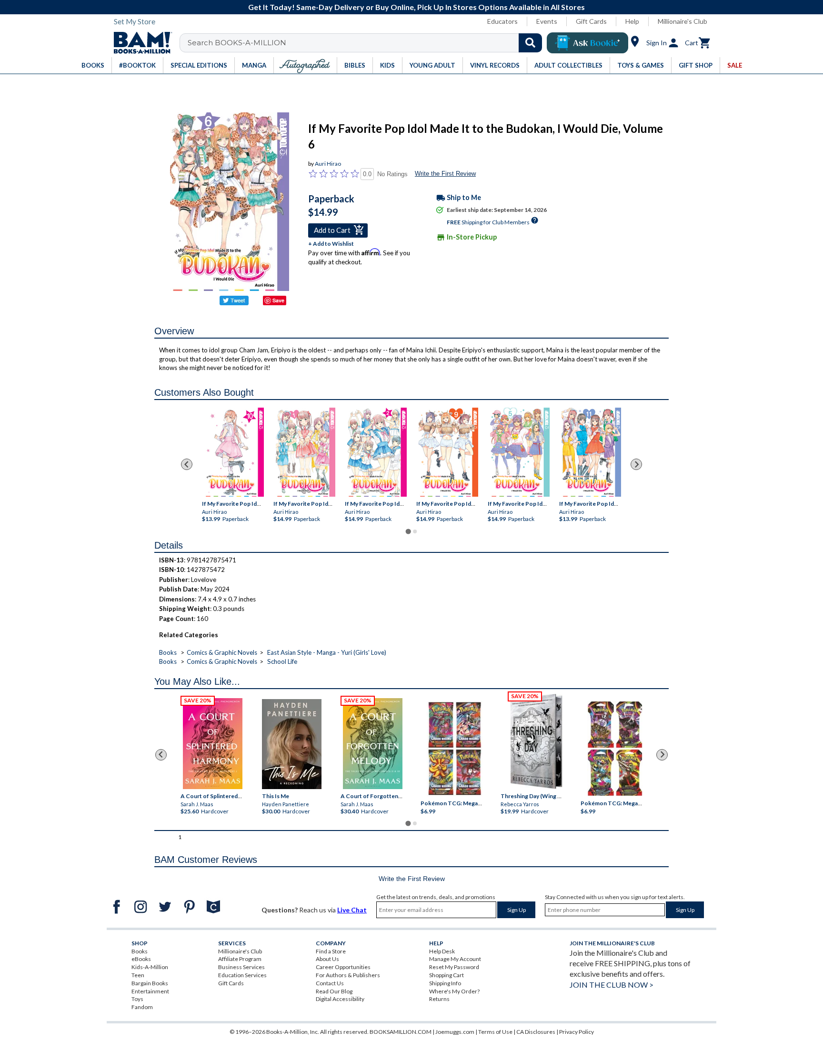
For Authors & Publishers (348, 975)
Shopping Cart (446, 975)
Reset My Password (454, 967)
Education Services (242, 975)
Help (632, 21)
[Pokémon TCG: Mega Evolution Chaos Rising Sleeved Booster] (454, 748)
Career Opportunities (343, 967)
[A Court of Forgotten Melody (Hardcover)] (372, 743)
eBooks (141, 958)
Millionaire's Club (682, 21)
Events (546, 21)
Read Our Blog (334, 991)
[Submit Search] (530, 42)
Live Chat (352, 910)
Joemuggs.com (454, 1031)
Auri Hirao (328, 163)
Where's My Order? (454, 991)
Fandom (142, 1007)
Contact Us (330, 983)
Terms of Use (495, 1031)
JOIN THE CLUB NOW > (611, 984)
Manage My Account (455, 958)
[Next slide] (636, 464)
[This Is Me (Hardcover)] (291, 744)
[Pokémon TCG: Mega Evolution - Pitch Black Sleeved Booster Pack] (614, 748)
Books (168, 652)
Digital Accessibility (340, 998)
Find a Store (331, 951)
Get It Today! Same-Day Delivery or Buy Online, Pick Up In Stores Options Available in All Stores (416, 6)
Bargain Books (149, 983)
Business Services (241, 967)
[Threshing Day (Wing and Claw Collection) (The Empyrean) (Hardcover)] (536, 741)
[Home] (139, 43)
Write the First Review (445, 173)
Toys (137, 998)
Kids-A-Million (149, 967)
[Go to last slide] (186, 464)
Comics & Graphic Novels (222, 652)
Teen (137, 975)
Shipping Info (445, 983)
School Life (282, 661)
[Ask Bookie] (587, 42)
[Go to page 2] (415, 531)
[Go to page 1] (408, 531)
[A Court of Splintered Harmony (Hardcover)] (212, 743)
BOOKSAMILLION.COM (401, 1031)
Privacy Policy (576, 1031)
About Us (327, 958)
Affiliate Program (239, 958)
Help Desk (442, 951)
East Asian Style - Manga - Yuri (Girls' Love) (326, 652)
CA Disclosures (535, 1031)
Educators (502, 21)
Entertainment (150, 991)
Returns (439, 998)
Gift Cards (591, 21)
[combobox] (367, 43)
